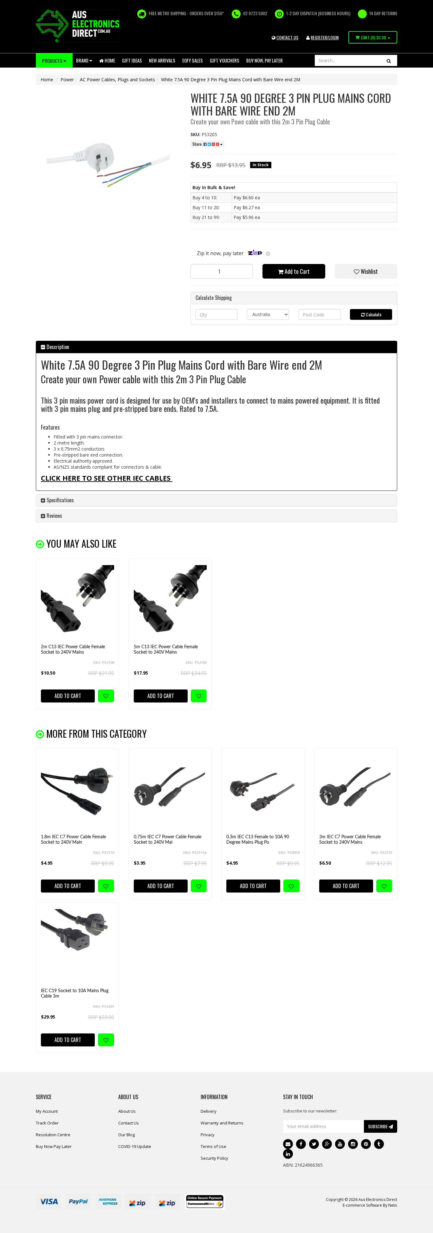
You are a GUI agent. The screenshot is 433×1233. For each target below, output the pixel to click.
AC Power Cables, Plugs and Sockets (117, 79)
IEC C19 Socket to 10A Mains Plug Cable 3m (74, 994)
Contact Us (128, 1123)
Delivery (209, 1111)
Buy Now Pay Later (54, 1146)
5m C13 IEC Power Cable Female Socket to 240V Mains (166, 650)
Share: (198, 144)
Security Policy (214, 1158)
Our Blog (126, 1134)
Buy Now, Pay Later (264, 60)
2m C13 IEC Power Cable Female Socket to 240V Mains (73, 650)
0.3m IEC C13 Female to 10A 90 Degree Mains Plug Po (257, 840)
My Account (47, 1111)
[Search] (388, 60)
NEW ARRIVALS (162, 60)
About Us (127, 1111)
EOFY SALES (192, 60)
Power (67, 79)
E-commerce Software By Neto (370, 1205)
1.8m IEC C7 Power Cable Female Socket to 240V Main (73, 840)
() (373, 37)
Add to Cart (296, 271)
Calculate (373, 314)
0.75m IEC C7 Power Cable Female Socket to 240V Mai (167, 840)
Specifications (59, 500)
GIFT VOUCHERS (224, 60)
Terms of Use (213, 1146)
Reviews (53, 515)
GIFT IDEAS (132, 60)
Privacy (208, 1134)
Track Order (47, 1123)
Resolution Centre (53, 1134)
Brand (82, 60)
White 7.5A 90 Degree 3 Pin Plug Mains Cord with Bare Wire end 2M (230, 79)
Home (109, 60)
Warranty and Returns (222, 1123)
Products (52, 60)
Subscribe (378, 1126)
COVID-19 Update (134, 1146)
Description (57, 347)
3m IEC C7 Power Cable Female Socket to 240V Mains (350, 840)
